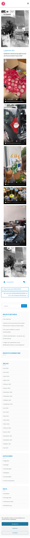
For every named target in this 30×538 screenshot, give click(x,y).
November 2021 (8, 440)
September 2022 (8, 404)
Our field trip (7, 319)
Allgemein (6, 461)
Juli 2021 (6, 448)
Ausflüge (6, 465)
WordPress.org (8, 505)
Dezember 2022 (8, 392)
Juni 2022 (6, 412)
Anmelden (6, 493)
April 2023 (6, 376)
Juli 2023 (6, 368)
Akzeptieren (15, 524)
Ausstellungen (7, 469)
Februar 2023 (7, 384)
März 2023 (6, 380)
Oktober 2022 (7, 400)
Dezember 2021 (8, 436)
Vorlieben (15, 533)
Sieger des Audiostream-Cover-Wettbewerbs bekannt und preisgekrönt (13, 344)
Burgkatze (6, 472)
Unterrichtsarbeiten (9, 480)
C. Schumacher (9, 282)
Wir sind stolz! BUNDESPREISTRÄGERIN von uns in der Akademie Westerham (16, 294)
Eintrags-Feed (7, 497)
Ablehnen (15, 528)
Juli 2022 (6, 408)
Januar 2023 (7, 388)
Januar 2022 (7, 432)
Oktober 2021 (7, 444)
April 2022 (6, 420)
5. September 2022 (9, 50)
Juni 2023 (6, 372)
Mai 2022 (6, 416)
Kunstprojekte (7, 476)
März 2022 (6, 424)
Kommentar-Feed (8, 501)
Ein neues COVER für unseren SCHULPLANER (11, 331)
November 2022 (8, 396)
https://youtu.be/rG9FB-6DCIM (12, 289)
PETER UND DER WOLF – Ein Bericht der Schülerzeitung (14, 337)
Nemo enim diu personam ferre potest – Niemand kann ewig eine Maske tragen (14, 324)
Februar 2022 (7, 428)
